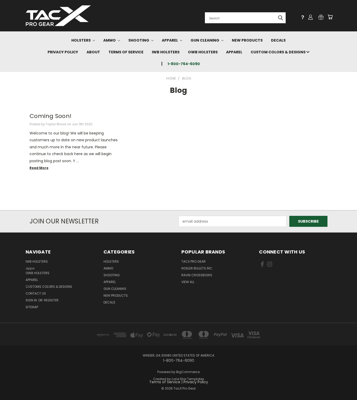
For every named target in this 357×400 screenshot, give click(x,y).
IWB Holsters (166, 52)
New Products (247, 40)
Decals (278, 40)
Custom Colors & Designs (278, 52)
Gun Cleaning (205, 40)
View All (187, 282)
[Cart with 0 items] (330, 17)
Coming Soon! (51, 116)
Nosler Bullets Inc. (197, 268)
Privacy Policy (63, 52)
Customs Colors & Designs (49, 286)
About (93, 52)
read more (39, 168)
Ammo (110, 40)
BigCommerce (188, 372)
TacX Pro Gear (193, 261)
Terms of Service (125, 52)
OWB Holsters (203, 52)
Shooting (139, 40)
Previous (343, 383)
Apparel (170, 40)
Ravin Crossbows (196, 275)
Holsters (81, 40)
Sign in (32, 300)
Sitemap (32, 307)
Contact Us (36, 293)
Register (51, 300)
